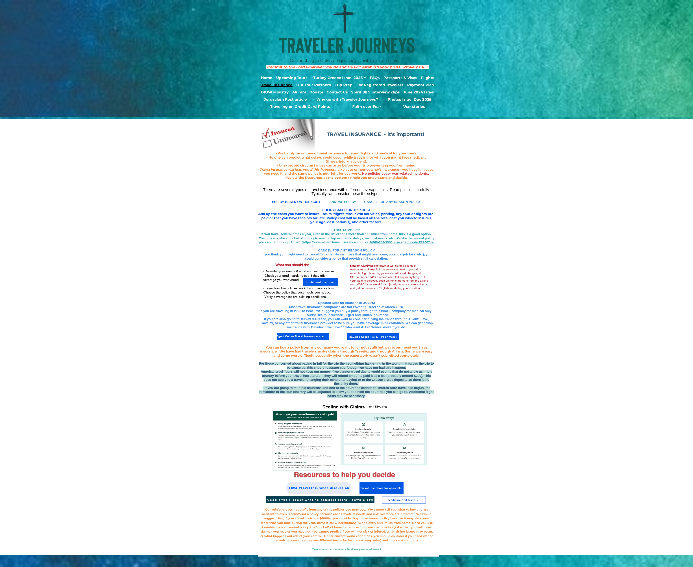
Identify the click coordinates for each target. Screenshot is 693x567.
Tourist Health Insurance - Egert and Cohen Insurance (346, 315)
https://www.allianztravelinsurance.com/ (333, 242)
